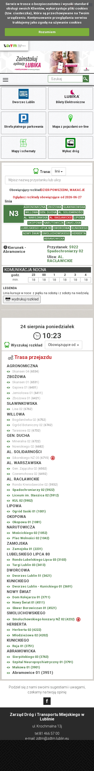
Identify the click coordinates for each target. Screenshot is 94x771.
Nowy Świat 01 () (28, 602)
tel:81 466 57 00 (47, 733)
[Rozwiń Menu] (5, 80)
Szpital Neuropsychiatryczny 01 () (42, 662)
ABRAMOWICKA (54, 238)
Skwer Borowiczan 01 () (34, 608)
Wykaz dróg (70, 151)
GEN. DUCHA (48, 212)
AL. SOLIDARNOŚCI (70, 212)
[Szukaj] (86, 78)
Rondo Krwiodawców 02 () (35, 484)
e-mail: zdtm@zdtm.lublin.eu (47, 738)
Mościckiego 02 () (29, 533)
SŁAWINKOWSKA (74, 207)
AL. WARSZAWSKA (36, 217)
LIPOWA (79, 217)
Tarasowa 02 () (26, 430)
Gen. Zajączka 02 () (29, 468)
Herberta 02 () (26, 630)
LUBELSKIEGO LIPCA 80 (36, 228)
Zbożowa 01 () (26, 398)
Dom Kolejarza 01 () (31, 597)
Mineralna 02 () (26, 441)
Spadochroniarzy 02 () (33, 490)
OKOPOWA (35, 223)
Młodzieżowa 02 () (30, 635)
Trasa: (45, 172)
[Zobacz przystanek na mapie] (8, 371)
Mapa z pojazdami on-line (70, 126)
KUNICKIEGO (79, 228)
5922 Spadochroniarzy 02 (65, 249)
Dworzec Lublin (23, 102)
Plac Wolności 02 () (30, 538)
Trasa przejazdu (33, 357)
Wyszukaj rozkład (26, 345)
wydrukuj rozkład (25, 299)
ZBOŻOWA (54, 207)
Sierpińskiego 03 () (30, 657)
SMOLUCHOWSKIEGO (56, 233)
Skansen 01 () (25, 382)
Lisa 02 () (22, 409)
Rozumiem (47, 32)
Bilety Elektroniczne (70, 102)
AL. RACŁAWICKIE (61, 217)
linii (58, 171)
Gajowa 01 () (25, 387)
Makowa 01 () (26, 667)
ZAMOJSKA (73, 223)
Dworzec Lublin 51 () (32, 575)
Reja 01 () (23, 646)
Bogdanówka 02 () (29, 420)
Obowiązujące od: (62, 345)
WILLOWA (31, 212)
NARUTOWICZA (54, 223)
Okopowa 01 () (26, 522)
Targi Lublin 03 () (29, 565)
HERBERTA (79, 233)
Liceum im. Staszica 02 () (35, 495)
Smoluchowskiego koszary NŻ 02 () (43, 619)
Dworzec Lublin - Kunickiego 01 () (42, 586)
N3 (14, 213)
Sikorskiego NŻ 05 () (31, 458)
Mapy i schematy (23, 151)
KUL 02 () (22, 500)
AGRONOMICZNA (35, 207)
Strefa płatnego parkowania (23, 126)
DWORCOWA (61, 228)
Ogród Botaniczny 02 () (32, 425)
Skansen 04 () (25, 371)
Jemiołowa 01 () (27, 393)
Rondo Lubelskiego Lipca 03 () (39, 559)
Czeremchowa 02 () (29, 474)
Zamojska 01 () (27, 549)
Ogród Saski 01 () (29, 511)
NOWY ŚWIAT (31, 233)
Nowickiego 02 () (28, 446)
